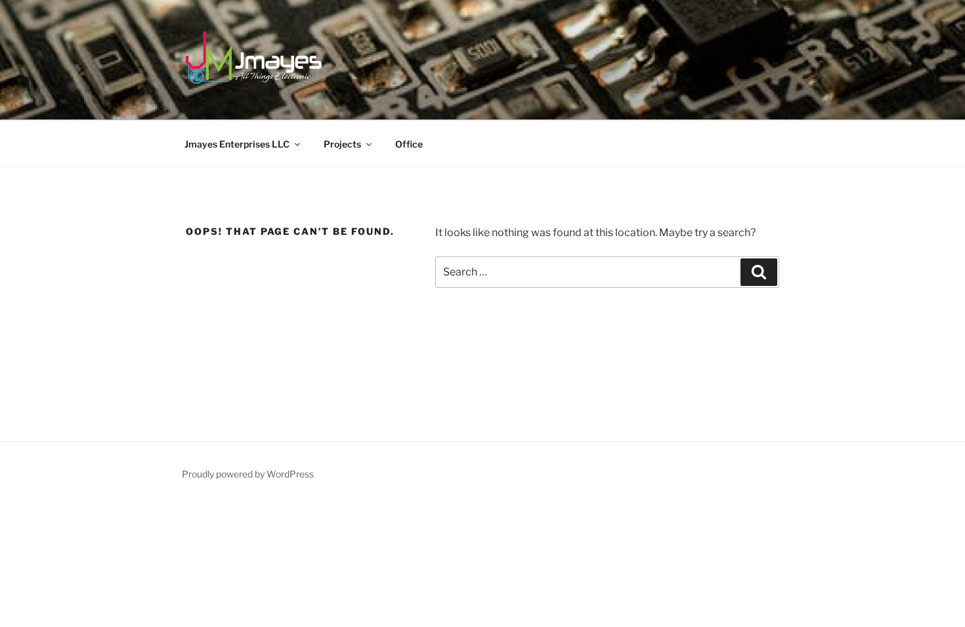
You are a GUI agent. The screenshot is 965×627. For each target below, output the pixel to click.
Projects (342, 144)
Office (409, 144)
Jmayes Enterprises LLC (237, 144)
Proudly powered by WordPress (248, 473)
